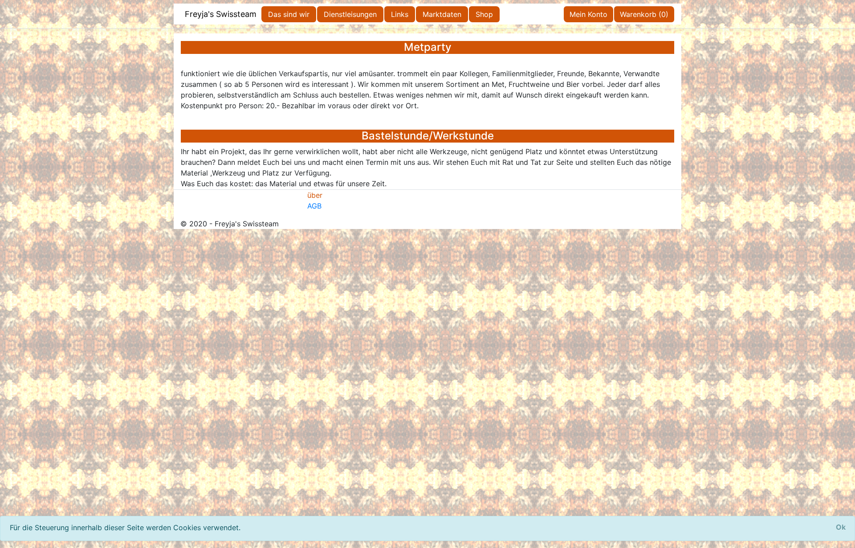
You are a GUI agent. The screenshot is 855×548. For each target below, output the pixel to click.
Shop (484, 14)
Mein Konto (588, 14)
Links (399, 14)
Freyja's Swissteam (220, 14)
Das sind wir (288, 14)
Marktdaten (442, 14)
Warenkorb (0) (644, 14)
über (314, 195)
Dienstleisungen (350, 14)
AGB (314, 205)
